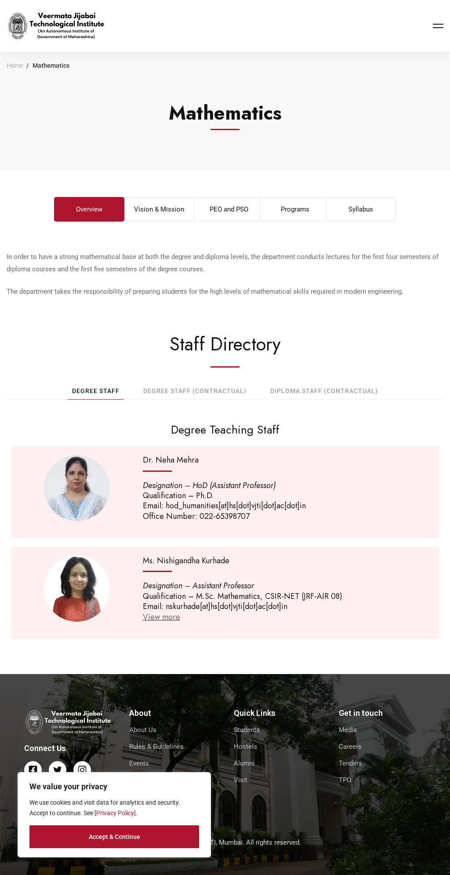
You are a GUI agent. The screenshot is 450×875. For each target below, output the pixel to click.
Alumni (244, 763)
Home (15, 65)
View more (161, 617)
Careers (350, 747)
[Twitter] (57, 770)
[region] (114, 814)
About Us (142, 730)
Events (139, 763)
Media (348, 730)
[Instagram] (82, 770)
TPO (345, 780)
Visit (240, 780)
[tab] (89, 209)
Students (247, 730)
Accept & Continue (114, 836)
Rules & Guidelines (156, 747)
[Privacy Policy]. (116, 813)
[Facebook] (33, 770)
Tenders (350, 763)
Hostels (245, 747)
